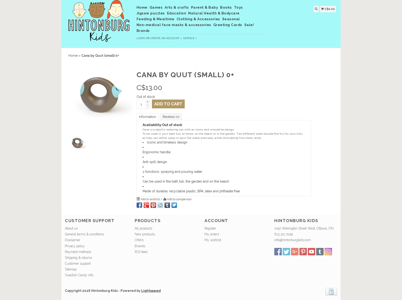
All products (143, 228)
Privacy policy (75, 246)
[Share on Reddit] (160, 205)
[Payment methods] (331, 291)
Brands (143, 31)
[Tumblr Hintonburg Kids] (320, 251)
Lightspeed (151, 291)
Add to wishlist (150, 199)
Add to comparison (179, 199)
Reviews (171, 117)
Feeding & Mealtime (155, 19)
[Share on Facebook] (139, 205)
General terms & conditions (84, 234)
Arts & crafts (177, 7)
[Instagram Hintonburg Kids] (328, 251)
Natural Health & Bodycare (214, 13)
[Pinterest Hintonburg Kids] (303, 251)
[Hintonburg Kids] (99, 23)
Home (142, 7)
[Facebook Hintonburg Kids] (278, 251)
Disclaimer (72, 240)
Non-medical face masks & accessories (174, 25)
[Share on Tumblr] (167, 205)
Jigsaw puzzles (151, 13)
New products (145, 234)
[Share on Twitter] (174, 205)
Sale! (249, 25)
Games (156, 7)
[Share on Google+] (146, 205)
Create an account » (166, 38)
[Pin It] (153, 205)
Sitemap (71, 269)
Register (210, 228)
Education (176, 13)
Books (226, 7)
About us (71, 228)
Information (147, 117)
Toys (238, 7)
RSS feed (141, 252)
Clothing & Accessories (198, 19)
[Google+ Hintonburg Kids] (294, 251)
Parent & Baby (204, 7)
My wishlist (212, 240)
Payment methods (78, 252)
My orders (211, 234)
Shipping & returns (78, 258)
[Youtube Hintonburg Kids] (311, 251)
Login (141, 38)
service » (190, 38)
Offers (139, 240)
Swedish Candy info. (79, 275)
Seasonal (231, 19)
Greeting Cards (227, 25)
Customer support (78, 263)
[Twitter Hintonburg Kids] (286, 251)
